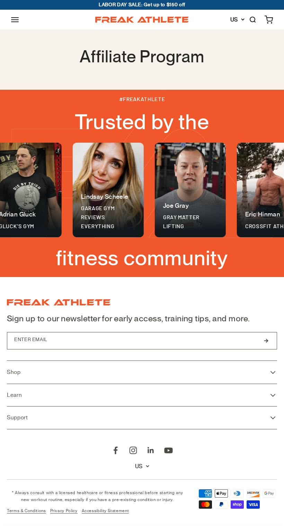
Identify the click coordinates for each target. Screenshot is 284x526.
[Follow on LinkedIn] (151, 450)
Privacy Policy (64, 510)
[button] (15, 20)
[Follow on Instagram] (133, 450)
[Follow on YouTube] (168, 450)
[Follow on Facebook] (115, 450)
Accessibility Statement (105, 510)
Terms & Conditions (26, 510)
